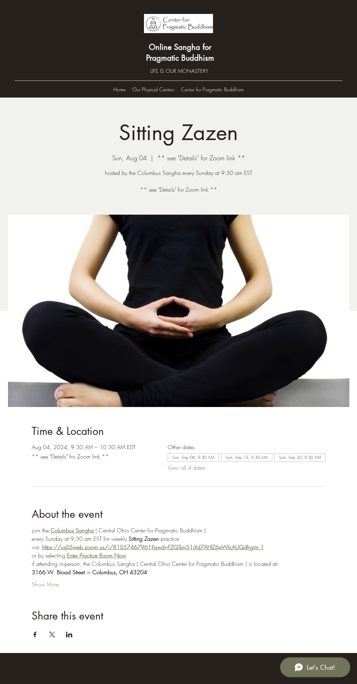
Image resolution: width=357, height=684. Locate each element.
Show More (45, 584)
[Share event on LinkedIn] (69, 634)
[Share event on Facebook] (35, 634)
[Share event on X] (52, 634)
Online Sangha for (180, 47)
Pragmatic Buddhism (180, 58)
